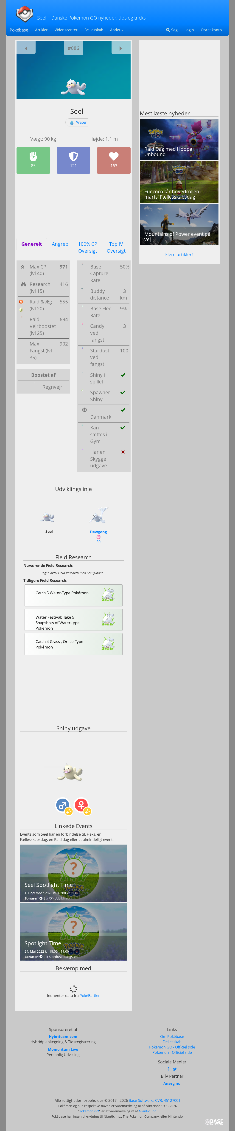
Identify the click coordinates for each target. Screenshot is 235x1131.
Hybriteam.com (63, 1036)
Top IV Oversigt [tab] (116, 247)
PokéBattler (90, 995)
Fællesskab (93, 29)
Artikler (41, 29)
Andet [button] (115, 29)
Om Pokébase (172, 1036)
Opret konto (211, 29)
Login (189, 29)
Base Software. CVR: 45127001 (154, 1100)
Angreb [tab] (60, 244)
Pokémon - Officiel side (172, 1052)
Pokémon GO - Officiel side (172, 1047)
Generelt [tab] (31, 244)
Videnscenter (66, 29)
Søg (174, 29)
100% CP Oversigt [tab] (87, 247)
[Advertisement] (74, 206)
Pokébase (19, 30)
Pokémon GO (89, 1111)
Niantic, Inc (147, 1111)
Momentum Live (63, 1049)
